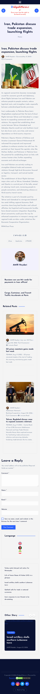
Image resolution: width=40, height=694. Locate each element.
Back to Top (21, 690)
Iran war (23, 340)
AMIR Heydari (10, 56)
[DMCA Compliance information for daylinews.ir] (23, 678)
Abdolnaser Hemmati (13, 410)
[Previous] (30, 615)
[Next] (33, 615)
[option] (20, 635)
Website (4, 509)
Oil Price (30, 340)
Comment (5, 473)
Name (4, 490)
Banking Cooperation (13, 413)
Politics (11, 632)
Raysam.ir (12, 678)
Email (3, 500)
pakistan (19, 241)
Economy (19, 56)
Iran (10, 241)
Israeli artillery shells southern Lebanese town (18, 640)
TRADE (29, 241)
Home (20, 37)
